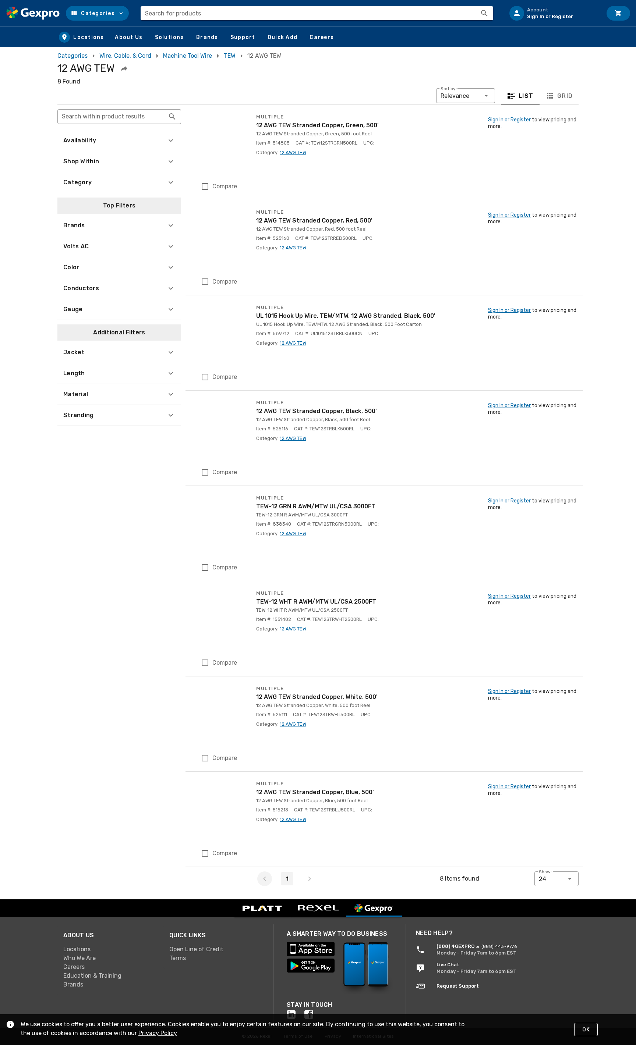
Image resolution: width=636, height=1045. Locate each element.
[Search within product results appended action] (172, 116)
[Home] (33, 13)
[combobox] (317, 13)
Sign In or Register (509, 120)
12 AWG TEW (293, 152)
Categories (72, 55)
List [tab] (526, 95)
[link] (110, 949)
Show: (545, 871)
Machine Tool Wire (187, 55)
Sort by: (449, 88)
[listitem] (553, 13)
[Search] (484, 13)
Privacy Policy (157, 1033)
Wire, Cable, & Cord (125, 55)
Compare (224, 186)
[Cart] (618, 13)
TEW (230, 55)
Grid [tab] (565, 95)
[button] (97, 13)
